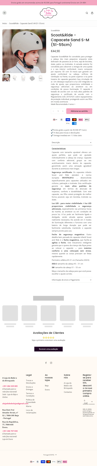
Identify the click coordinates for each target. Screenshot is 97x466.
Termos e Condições (30, 394)
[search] (86, 12)
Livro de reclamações (31, 411)
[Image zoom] (24, 51)
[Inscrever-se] (92, 401)
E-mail (86, 401)
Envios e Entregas (29, 388)
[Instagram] (51, 362)
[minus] (53, 111)
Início (4, 23)
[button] (79, 111)
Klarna (28, 406)
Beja (46, 385)
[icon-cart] (92, 12)
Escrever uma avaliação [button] (48, 349)
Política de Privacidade (30, 400)
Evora (47, 389)
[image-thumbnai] (6, 78)
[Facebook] (45, 362)
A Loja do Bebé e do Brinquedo (68, 385)
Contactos (68, 392)
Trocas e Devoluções (30, 381)
